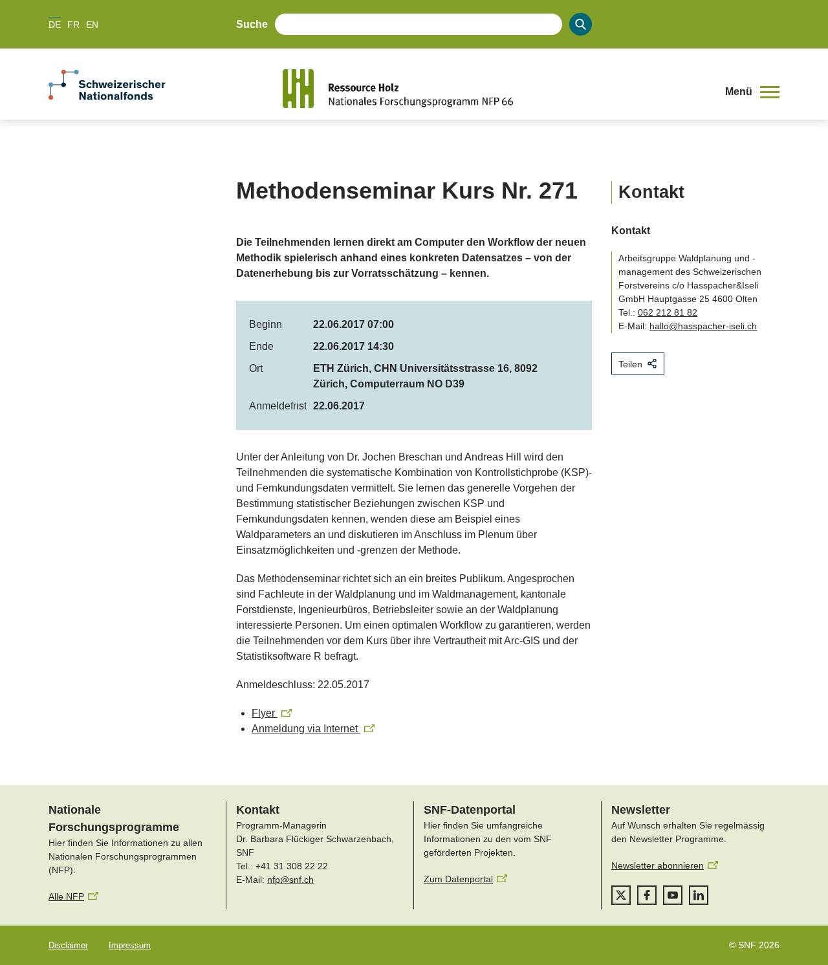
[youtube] (672, 895)
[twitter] (621, 895)
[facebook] (647, 895)
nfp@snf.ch (290, 879)
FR (73, 24)
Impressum (130, 945)
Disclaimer (68, 945)
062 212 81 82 (667, 312)
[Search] (580, 24)
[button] (752, 92)
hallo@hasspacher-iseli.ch (703, 326)
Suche (252, 24)
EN (92, 24)
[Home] (494, 88)
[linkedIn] (698, 895)
